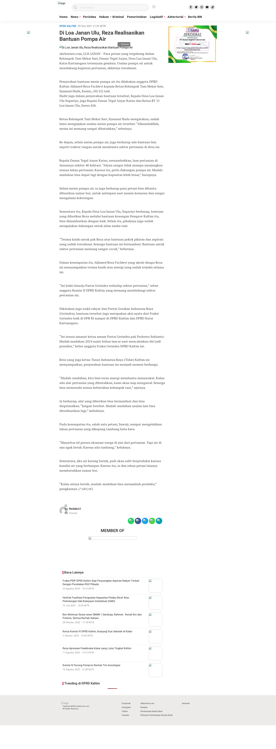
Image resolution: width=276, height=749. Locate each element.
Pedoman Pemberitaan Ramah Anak (156, 715)
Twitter (125, 711)
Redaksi (144, 707)
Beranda (186, 703)
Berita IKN (195, 17)
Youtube (125, 715)
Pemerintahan (137, 17)
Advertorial (175, 17)
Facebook (126, 703)
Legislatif (156, 17)
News (74, 17)
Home (63, 17)
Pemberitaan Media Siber (151, 711)
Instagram (126, 707)
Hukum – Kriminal (111, 17)
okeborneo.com (147, 703)
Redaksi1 (75, 509)
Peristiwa (89, 17)
